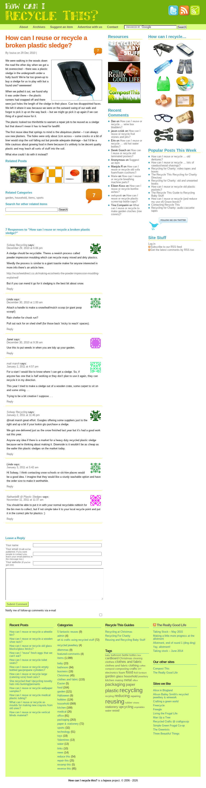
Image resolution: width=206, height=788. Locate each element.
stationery (111, 707)
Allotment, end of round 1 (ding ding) (174, 642)
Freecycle (159, 705)
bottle (125, 655)
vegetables (139, 707)
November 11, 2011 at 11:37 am (25, 499)
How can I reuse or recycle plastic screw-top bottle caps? (124, 198)
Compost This (161, 668)
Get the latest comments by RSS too (172, 249)
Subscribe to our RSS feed (166, 246)
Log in (151, 243)
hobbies (61, 699)
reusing (114, 701)
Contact (112, 27)
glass (119, 676)
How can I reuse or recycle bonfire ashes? (126, 188)
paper (130, 685)
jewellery (143, 676)
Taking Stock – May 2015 (168, 631)
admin (60, 635)
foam (122, 672)
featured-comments (68, 653)
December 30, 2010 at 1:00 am (25, 302)
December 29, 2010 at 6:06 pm (25, 248)
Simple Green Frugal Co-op (169, 725)
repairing (135, 696)
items (31, 197)
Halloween (63, 695)
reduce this (63, 756)
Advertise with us (90, 27)
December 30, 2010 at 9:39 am (25, 342)
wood (115, 710)
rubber (128, 702)
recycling (131, 690)
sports (40, 197)
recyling (109, 696)
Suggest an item (61, 27)
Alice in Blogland (163, 690)
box (139, 655)
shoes (136, 702)
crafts (133, 668)
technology (63, 731)
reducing (122, 696)
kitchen (61, 707)
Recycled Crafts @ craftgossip (171, 721)
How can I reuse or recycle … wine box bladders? (126, 124)
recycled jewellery (67, 645)
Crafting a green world (165, 701)
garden (9, 197)
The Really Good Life (171, 625)
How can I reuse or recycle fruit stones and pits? (125, 133)
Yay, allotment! (161, 646)
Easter (61, 683)
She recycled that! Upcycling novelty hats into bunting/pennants (30, 683)
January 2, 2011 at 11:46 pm (23, 415)
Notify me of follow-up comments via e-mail (30, 610)
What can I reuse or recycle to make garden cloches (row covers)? (126, 210)
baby (60, 663)
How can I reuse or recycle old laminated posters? (126, 153)
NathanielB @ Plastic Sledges (24, 496)
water (60, 743)
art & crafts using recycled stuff (75, 639)
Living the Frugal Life (165, 713)
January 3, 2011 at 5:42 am (22, 467)
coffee (142, 665)
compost (109, 668)
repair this (63, 760)
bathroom (62, 667)
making (119, 680)
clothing (134, 665)
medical (61, 711)
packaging (63, 719)
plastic (112, 690)
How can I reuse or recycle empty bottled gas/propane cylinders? (29, 668)
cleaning (137, 658)
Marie (114, 176)
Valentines (63, 739)
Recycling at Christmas (118, 631)
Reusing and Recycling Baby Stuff (125, 639)
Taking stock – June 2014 (168, 650)
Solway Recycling (17, 245)
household (21, 197)
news (60, 752)
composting (122, 668)
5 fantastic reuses (67, 631)
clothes (109, 661)
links (60, 748)
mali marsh (13, 363)
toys (59, 735)
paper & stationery (68, 723)
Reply (10, 288)
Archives (39, 27)
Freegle (157, 709)
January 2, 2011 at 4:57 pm (22, 366)
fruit (136, 672)
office (60, 715)
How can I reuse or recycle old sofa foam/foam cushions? (125, 169)
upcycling (126, 707)
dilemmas (63, 649)
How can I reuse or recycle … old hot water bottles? (126, 143)
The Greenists (161, 729)
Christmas (63, 675)
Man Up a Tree (161, 717)
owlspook (116, 195)
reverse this (64, 768)
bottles (133, 655)
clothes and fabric (67, 679)
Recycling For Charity (117, 635)
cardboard (111, 658)
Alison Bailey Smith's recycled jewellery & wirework (170, 696)
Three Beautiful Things (166, 733)
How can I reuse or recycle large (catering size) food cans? (28, 675)
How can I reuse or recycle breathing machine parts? (126, 179)
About (23, 27)
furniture (143, 672)
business (62, 671)
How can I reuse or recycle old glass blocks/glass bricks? (30, 647)
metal (128, 680)
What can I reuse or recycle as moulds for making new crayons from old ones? (31, 705)
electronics (111, 672)
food (59, 687)
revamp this (64, 764)
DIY (139, 669)
